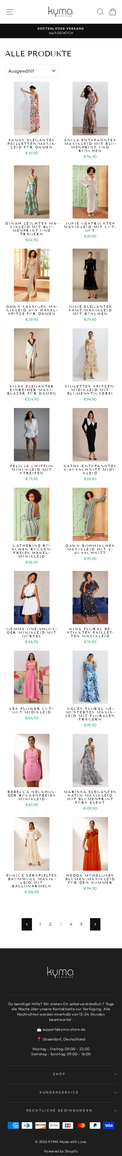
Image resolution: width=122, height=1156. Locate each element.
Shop (59, 1074)
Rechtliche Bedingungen (59, 1110)
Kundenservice (59, 1092)
